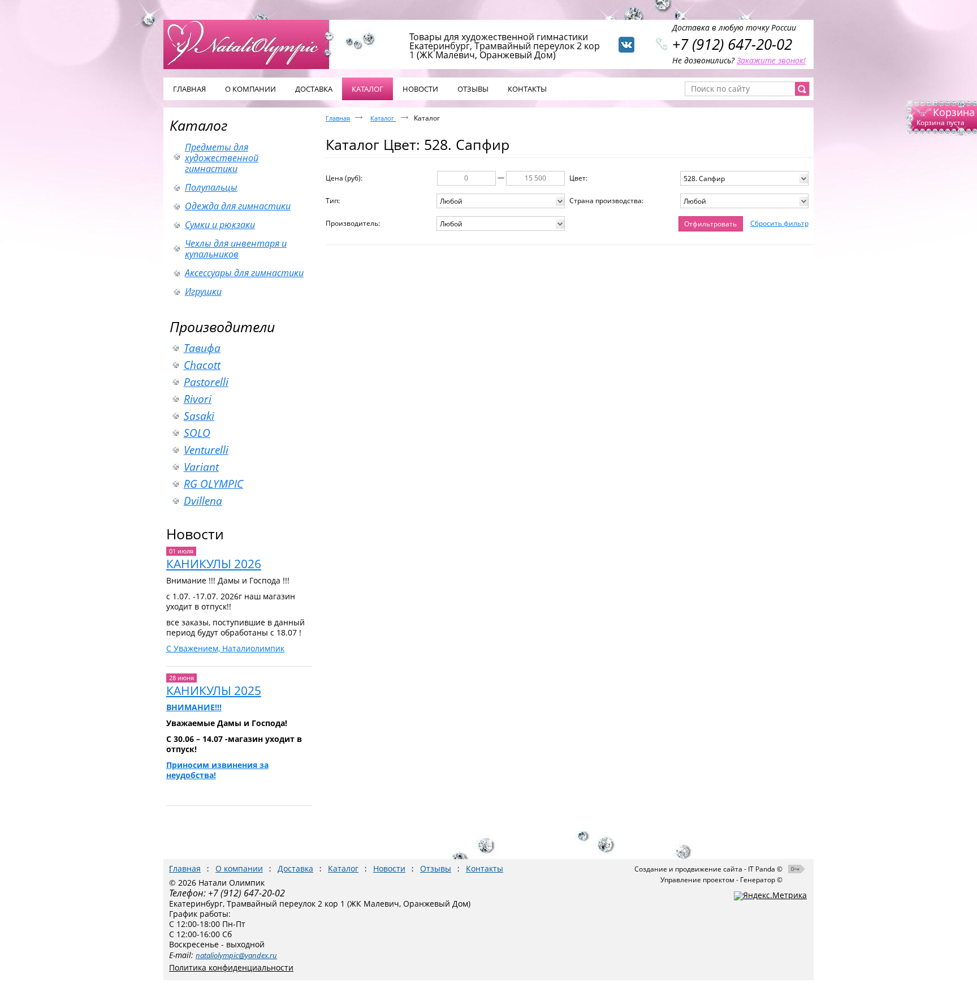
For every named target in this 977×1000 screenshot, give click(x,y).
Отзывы (435, 868)
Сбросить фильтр (779, 223)
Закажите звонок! (771, 60)
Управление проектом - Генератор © (721, 880)
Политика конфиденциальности (231, 967)
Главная (338, 118)
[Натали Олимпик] (252, 43)
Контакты (484, 868)
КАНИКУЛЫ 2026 (213, 564)
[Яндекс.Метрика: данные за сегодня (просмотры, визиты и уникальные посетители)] (770, 895)
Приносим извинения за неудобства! (217, 769)
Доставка (295, 868)
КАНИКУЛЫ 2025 (213, 690)
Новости (195, 533)
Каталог (198, 125)
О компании (239, 868)
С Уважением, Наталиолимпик (225, 648)
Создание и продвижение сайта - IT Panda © (708, 869)
